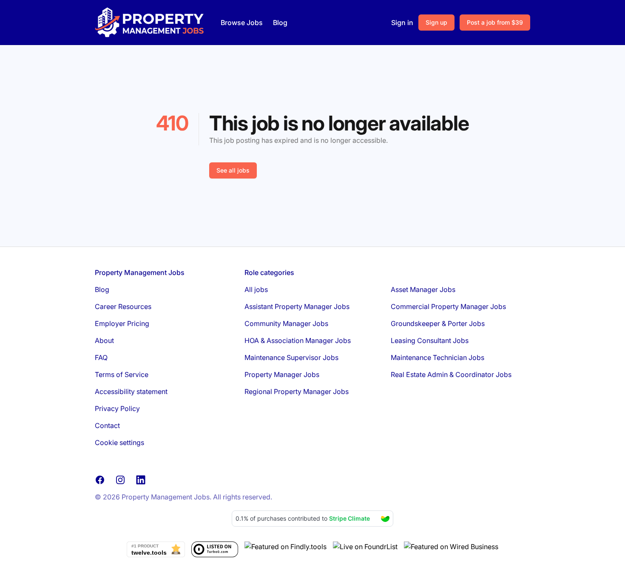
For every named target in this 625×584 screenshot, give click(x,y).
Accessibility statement (131, 391)
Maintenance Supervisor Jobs (291, 357)
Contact (107, 425)
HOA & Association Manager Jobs (297, 340)
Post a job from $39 (495, 22)
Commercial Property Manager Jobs (448, 306)
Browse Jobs (242, 22)
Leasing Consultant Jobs (430, 340)
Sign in (402, 22)
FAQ (101, 357)
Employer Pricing (122, 323)
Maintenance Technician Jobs (437, 357)
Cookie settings (119, 442)
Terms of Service (121, 374)
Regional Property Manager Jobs (296, 391)
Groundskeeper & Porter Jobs (438, 323)
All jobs (256, 289)
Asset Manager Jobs (423, 289)
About (104, 340)
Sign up (436, 22)
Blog (280, 22)
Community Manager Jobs (286, 323)
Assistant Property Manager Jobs (296, 306)
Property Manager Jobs (281, 374)
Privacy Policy (117, 408)
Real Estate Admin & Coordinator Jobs (451, 374)
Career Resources (123, 306)
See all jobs (233, 170)
